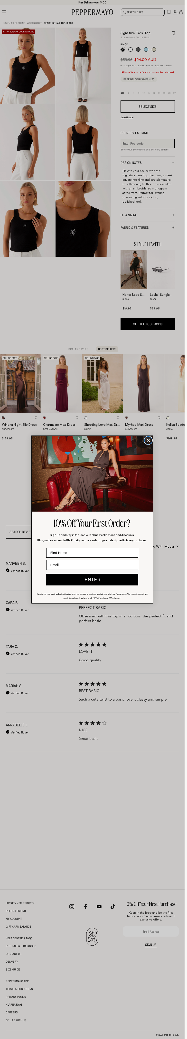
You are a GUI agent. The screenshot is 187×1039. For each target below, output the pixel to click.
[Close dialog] (148, 440)
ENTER (92, 579)
